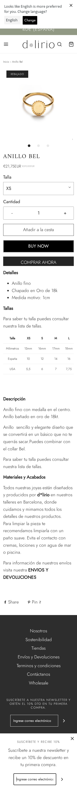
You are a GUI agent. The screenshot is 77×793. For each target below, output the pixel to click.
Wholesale (38, 683)
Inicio (6, 62)
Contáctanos (38, 674)
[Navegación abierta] (6, 44)
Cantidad (11, 201)
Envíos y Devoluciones (38, 657)
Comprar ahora (38, 262)
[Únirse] (64, 721)
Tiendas (38, 648)
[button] (38, 106)
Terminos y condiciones (39, 665)
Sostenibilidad (38, 639)
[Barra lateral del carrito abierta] (71, 44)
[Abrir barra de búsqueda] (59, 44)
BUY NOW (38, 246)
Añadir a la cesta (38, 229)
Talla (7, 177)
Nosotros (38, 631)
